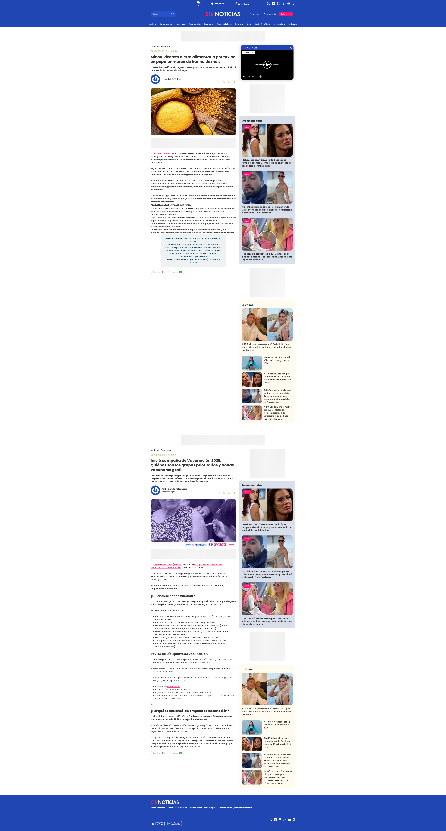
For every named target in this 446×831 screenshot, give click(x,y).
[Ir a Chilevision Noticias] (223, 802)
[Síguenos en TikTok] (283, 3)
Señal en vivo (286, 14)
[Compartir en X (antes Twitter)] (224, 82)
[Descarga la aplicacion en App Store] (174, 823)
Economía (208, 24)
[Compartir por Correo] (234, 82)
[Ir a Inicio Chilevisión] (242, 3)
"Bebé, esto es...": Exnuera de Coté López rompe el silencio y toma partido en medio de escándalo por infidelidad (267, 162)
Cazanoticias (195, 24)
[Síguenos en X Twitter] (268, 3)
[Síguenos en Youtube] (288, 3)
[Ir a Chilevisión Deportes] (218, 3)
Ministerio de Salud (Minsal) (167, 564)
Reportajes (180, 24)
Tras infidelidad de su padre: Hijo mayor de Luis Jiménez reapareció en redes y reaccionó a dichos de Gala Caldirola (267, 209)
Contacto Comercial (177, 807)
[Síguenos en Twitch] (294, 3)
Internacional (166, 24)
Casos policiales (224, 24)
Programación (270, 14)
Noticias (155, 46)
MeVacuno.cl (173, 686)
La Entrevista (279, 24)
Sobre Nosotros (158, 807)
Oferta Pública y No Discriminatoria (235, 807)
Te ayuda (239, 24)
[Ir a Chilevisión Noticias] (223, 14)
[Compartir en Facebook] (214, 82)
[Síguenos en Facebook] (273, 3)
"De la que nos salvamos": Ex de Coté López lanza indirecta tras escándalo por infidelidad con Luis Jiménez (267, 347)
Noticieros (292, 24)
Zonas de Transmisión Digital (202, 807)
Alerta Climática (262, 24)
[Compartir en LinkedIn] (229, 82)
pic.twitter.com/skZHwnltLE (193, 256)
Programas (254, 14)
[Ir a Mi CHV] (198, 3)
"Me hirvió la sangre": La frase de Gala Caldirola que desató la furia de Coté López (277, 378)
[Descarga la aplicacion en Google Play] (158, 823)
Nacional (153, 24)
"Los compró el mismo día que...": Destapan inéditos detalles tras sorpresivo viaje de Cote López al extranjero (267, 256)
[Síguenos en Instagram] (278, 3)
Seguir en (157, 272)
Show (249, 24)
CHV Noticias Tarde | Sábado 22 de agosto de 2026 (277, 360)
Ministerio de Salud (162, 153)
